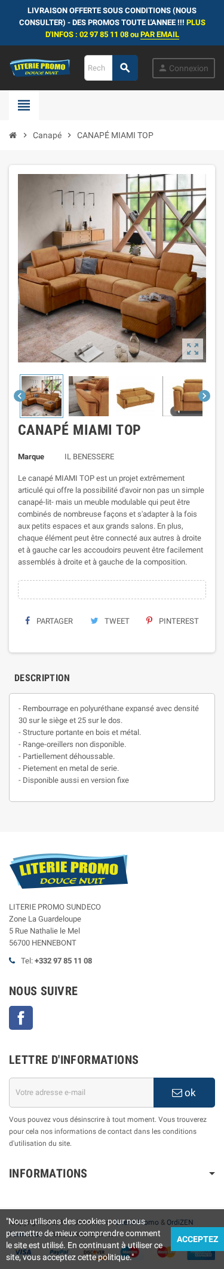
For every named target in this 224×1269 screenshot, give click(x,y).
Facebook (21, 1018)
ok (189, 1093)
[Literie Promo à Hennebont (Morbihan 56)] (39, 67)
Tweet (116, 621)
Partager (54, 621)
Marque (31, 456)
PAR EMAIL (159, 34)
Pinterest (178, 621)
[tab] (42, 677)
